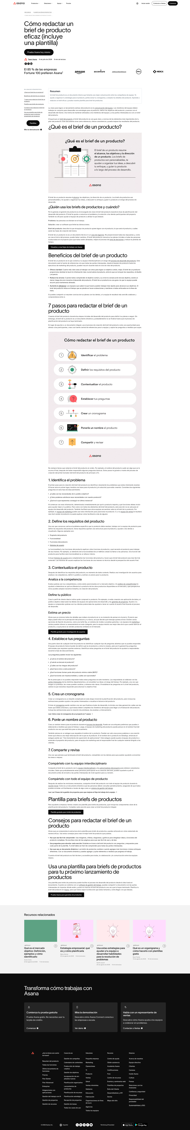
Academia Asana (113, 1066)
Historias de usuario (57, 545)
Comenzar (173, 3)
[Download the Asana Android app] (141, 1125)
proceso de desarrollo (94, 724)
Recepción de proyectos (73, 1100)
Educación (89, 1093)
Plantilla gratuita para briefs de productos (66, 812)
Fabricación (90, 1097)
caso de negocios (97, 235)
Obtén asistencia (113, 1062)
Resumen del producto (50, 1061)
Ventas (88, 1078)
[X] (77, 1124)
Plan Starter (46, 1079)
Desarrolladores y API (115, 1093)
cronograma (60, 705)
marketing (135, 622)
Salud (88, 1081)
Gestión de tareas (70, 1104)
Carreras (132, 1070)
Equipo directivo (135, 1062)
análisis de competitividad (127, 584)
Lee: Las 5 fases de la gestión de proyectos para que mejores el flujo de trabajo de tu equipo (81, 792)
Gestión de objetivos (71, 1072)
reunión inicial (53, 786)
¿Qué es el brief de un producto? (33, 92)
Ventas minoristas (92, 1085)
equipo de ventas (127, 512)
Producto (89, 1074)
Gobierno (89, 1089)
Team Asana (32, 59)
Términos (103, 1125)
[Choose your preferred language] (137, 3)
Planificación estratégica (73, 1096)
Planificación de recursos (73, 1092)
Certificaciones (112, 1070)
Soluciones (47, 3)
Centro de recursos (114, 1078)
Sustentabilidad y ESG (137, 1105)
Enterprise (46, 1086)
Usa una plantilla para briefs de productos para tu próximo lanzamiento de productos (33, 114)
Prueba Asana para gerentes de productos (66, 895)
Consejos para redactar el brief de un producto (34, 108)
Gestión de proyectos (50, 1100)
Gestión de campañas (72, 1058)
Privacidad (133, 1095)
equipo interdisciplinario (86, 768)
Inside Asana (133, 1074)
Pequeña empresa (92, 1058)
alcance (76, 197)
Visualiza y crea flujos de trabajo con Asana (66, 247)
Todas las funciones (49, 1065)
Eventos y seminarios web (116, 1081)
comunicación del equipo (104, 108)
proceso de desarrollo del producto (123, 261)
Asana (66, 890)
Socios (109, 1097)
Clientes (132, 1066)
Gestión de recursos (49, 1104)
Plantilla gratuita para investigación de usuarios (68, 632)
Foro (108, 1074)
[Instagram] (84, 1124)
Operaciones (90, 1066)
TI (86, 1070)
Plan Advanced (47, 1082)
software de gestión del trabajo (90, 885)
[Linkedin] (80, 1124)
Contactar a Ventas (159, 3)
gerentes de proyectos (120, 602)
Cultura (131, 1078)
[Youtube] (91, 1124)
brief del (66, 119)
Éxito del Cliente (113, 1089)
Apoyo (59, 3)
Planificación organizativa (73, 1082)
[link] (27, 12)
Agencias (89, 1107)
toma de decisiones (117, 239)
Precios (68, 3)
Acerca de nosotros (136, 1058)
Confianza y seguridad (137, 1091)
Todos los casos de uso (72, 1108)
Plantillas (33, 123)
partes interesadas (55, 682)
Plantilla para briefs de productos (34, 104)
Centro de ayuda (113, 1058)
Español (65, 1125)
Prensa (131, 1081)
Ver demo (79, 1028)
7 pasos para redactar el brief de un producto (34, 100)
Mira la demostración (31, 129)
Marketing (89, 1062)
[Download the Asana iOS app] (128, 1125)
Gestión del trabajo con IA (51, 1096)
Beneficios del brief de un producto (34, 96)
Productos (34, 3)
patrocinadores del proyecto (110, 768)
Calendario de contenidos (73, 1062)
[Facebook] (87, 1124)
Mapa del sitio (112, 1100)
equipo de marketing (64, 512)
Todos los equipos (92, 1110)
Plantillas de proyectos (115, 1085)
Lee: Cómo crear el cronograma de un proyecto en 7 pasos (69, 714)
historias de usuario (61, 558)
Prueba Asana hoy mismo (38, 52)
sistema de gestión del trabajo (102, 788)
